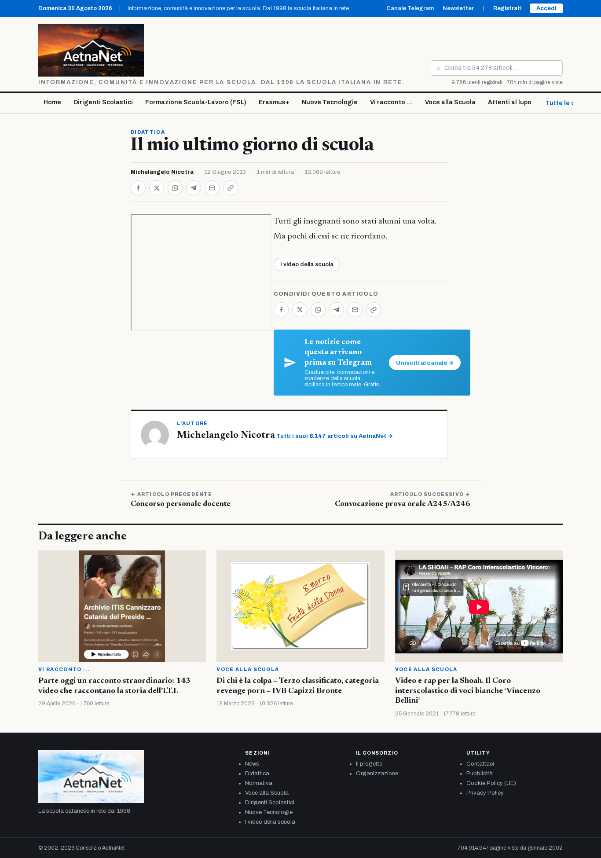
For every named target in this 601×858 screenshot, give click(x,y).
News (252, 764)
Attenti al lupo (509, 102)
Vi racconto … (391, 102)
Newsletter (458, 8)
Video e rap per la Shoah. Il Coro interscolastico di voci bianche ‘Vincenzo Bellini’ (467, 691)
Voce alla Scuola (450, 102)
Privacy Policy (485, 793)
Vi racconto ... (64, 669)
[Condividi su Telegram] (193, 187)
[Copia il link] (230, 187)
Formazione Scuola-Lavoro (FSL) (195, 102)
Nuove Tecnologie (330, 102)
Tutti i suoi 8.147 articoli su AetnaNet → (334, 436)
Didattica (148, 132)
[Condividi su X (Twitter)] (156, 187)
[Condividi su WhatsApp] (175, 187)
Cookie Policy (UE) (491, 783)
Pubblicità (479, 773)
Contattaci (480, 764)
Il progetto (369, 764)
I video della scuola (306, 264)
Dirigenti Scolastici (103, 102)
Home (52, 102)
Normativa (258, 783)
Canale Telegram (410, 8)
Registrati (507, 8)
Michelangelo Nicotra (162, 172)
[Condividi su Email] (212, 187)
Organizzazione (377, 773)
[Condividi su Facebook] (138, 187)
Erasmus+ (274, 102)
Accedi (546, 8)
